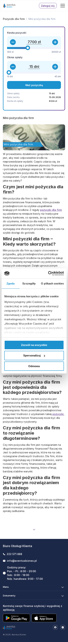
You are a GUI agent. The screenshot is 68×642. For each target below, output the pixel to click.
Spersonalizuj (32, 355)
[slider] (28, 48)
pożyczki (58, 414)
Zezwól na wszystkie (34, 344)
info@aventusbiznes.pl (22, 560)
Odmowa (34, 366)
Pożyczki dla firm (14, 18)
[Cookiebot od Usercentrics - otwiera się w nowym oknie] (48, 273)
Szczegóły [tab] (29, 283)
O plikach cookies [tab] (52, 283)
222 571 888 (14, 554)
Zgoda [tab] (11, 283)
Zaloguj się (48, 5)
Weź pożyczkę (34, 85)
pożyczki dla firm (51, 209)
